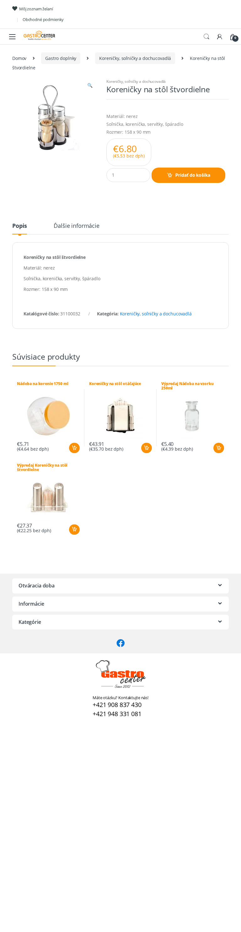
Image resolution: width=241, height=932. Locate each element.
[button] (89, 86)
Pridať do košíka (192, 175)
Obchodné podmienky (43, 19)
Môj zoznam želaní (36, 9)
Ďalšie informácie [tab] (76, 226)
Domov (19, 58)
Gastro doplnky (60, 58)
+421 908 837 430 (117, 704)
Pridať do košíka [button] (74, 448)
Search (206, 36)
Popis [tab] (19, 226)
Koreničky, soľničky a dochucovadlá (135, 58)
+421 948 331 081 (117, 714)
